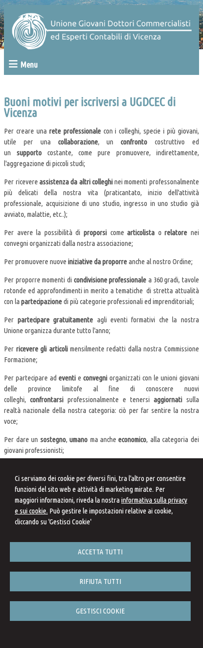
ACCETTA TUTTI (100, 551)
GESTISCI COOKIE (100, 611)
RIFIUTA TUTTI (100, 581)
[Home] (101, 47)
